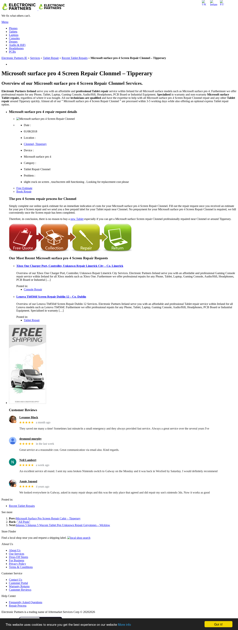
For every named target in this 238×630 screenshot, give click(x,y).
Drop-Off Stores (18, 557)
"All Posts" (23, 521)
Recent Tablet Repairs (75, 58)
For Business (16, 560)
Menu (4, 22)
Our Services (16, 553)
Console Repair (33, 289)
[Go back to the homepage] (33, 9)
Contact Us (15, 579)
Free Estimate (24, 188)
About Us (14, 550)
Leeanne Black (28, 417)
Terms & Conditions (21, 567)
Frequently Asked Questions (25, 602)
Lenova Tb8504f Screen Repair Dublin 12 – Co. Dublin (51, 296)
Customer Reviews (20, 589)
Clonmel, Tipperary (35, 144)
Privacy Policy (17, 563)
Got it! (218, 624)
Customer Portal (18, 583)
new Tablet (76, 219)
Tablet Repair (51, 58)
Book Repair (23, 191)
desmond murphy (30, 438)
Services (35, 58)
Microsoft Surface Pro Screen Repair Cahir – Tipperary (48, 518)
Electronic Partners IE (14, 58)
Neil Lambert (27, 460)
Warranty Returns (19, 586)
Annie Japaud (28, 481)
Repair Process (17, 605)
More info (124, 624)
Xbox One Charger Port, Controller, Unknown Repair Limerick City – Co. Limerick (69, 265)
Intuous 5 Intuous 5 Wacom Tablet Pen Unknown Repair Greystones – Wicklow (63, 525)
